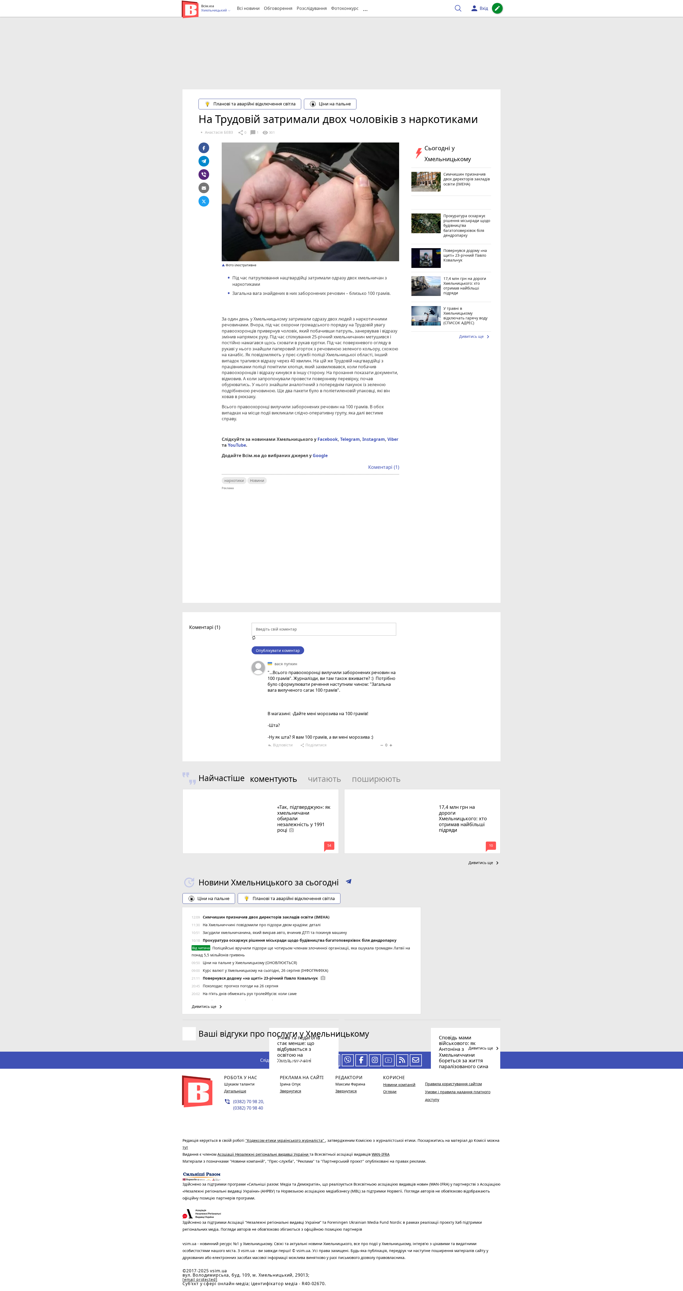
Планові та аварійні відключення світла (254, 104)
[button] (349, 882)
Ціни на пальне (335, 104)
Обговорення (278, 8)
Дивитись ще (475, 337)
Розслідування (312, 8)
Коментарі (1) (383, 467)
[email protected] (199, 1279)
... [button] (365, 8)
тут (185, 1147)
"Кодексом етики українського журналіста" (285, 1140)
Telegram (350, 439)
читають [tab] (324, 778)
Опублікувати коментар (278, 650)
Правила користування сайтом (453, 1083)
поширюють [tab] (376, 778)
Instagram (373, 439)
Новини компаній (399, 1084)
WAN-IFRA (381, 1154)
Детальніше (235, 1091)
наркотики (234, 480)
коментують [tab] (273, 778)
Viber (392, 439)
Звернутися (290, 1091)
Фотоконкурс (345, 8)
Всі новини (248, 8)
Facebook (327, 439)
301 (268, 133)
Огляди (389, 1091)
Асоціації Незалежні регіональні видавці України (263, 1154)
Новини (257, 480)
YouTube (237, 445)
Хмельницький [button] (214, 10)
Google (320, 455)
